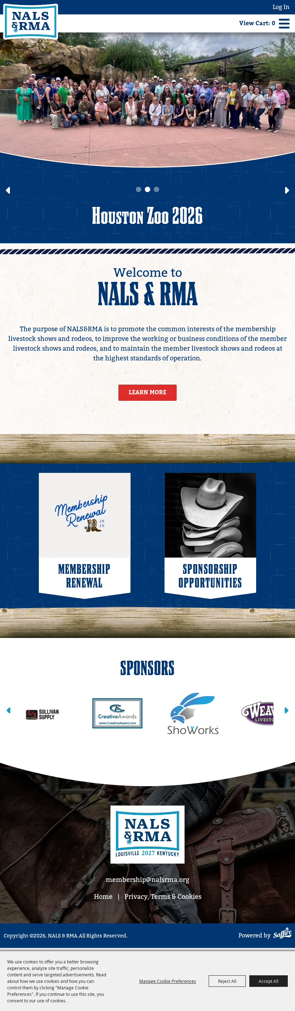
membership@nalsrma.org (148, 879)
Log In (281, 7)
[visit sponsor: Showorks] (135, 713)
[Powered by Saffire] (282, 934)
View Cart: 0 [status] (257, 23)
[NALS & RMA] (30, 22)
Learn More (148, 392)
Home (103, 896)
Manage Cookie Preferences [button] (167, 981)
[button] (7, 190)
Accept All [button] (268, 981)
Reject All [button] (227, 981)
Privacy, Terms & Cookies (162, 896)
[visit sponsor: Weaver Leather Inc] (210, 713)
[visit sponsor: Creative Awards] (59, 713)
